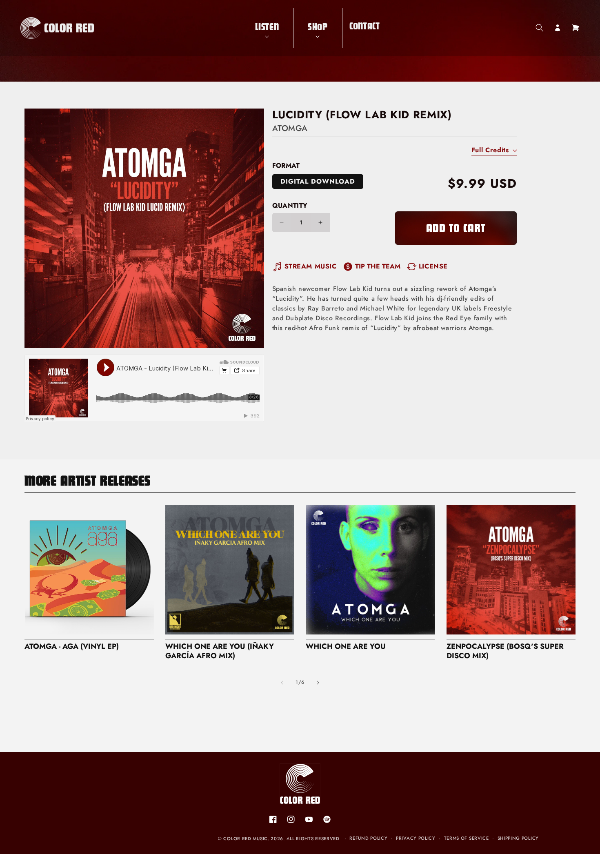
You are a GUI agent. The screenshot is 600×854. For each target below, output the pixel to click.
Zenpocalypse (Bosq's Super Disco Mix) (505, 651)
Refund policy (368, 838)
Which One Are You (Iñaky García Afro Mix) (219, 651)
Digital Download (317, 181)
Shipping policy (518, 838)
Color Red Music (245, 838)
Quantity (290, 205)
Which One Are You (346, 646)
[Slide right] (318, 683)
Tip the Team (377, 266)
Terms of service (466, 838)
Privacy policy (416, 838)
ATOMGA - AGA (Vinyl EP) (71, 646)
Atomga (290, 128)
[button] (267, 28)
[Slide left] (282, 683)
